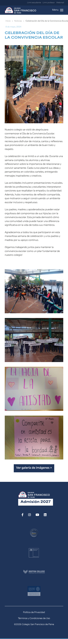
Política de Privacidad (34, 613)
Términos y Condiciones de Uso (34, 619)
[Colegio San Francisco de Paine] (20, 10)
